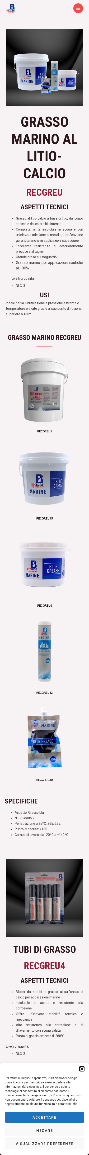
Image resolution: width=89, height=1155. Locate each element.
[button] (82, 1068)
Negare (44, 1131)
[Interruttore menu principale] (78, 8)
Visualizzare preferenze (45, 1144)
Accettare (44, 1117)
